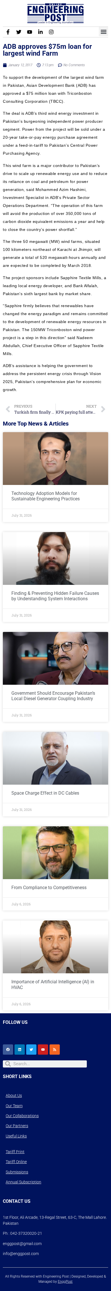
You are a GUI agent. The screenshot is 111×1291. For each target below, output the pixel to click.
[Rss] (55, 1049)
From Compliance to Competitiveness (49, 887)
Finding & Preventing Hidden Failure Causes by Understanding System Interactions (55, 596)
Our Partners (17, 1125)
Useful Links (16, 1136)
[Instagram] (51, 32)
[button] (103, 31)
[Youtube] (29, 32)
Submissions (17, 1172)
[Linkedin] (20, 1049)
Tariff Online (16, 1161)
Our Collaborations (22, 1115)
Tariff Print (15, 1151)
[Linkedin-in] (40, 32)
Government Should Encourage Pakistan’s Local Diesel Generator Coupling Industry (53, 695)
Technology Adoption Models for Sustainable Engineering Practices (45, 496)
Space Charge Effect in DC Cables (45, 793)
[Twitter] (19, 32)
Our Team (14, 1105)
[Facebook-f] (8, 32)
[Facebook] (8, 1049)
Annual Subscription (23, 1182)
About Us (14, 1095)
